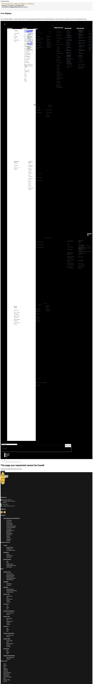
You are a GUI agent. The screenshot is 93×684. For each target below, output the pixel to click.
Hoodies (16, 165)
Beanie (80, 42)
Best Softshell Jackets (10, 578)
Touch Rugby (70, 58)
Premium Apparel (48, 237)
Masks (80, 37)
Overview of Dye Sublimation (71, 257)
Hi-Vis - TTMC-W (59, 56)
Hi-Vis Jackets (24, 52)
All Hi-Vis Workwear (59, 31)
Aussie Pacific (50, 106)
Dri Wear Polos (24, 80)
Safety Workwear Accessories (59, 86)
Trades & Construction (24, 31)
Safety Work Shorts (59, 78)
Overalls (8, 536)
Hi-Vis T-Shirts (58, 41)
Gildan (45, 303)
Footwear (8, 540)
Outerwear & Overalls (24, 71)
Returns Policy (6, 673)
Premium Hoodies (40, 247)
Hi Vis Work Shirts (24, 40)
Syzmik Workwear (38, 317)
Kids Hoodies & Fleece (17, 320)
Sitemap (5, 681)
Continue (3, 471)
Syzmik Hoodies (38, 314)
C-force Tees (39, 177)
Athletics (69, 50)
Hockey (69, 47)
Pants (7, 597)
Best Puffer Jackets (10, 575)
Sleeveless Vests (9, 579)
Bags (80, 48)
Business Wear (6, 594)
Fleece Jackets (9, 573)
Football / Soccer (69, 36)
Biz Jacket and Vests (39, 48)
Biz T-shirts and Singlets (39, 39)
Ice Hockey (69, 63)
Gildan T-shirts (48, 306)
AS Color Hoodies (49, 46)
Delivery (5, 665)
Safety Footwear (59, 82)
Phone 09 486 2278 (16, 5)
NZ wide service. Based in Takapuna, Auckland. (17, 3)
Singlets (8, 554)
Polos (7, 562)
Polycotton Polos (9, 592)
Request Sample (6, 679)
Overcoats (8, 601)
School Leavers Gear (28, 43)
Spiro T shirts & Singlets (41, 382)
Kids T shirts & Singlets (17, 313)
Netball (68, 42)
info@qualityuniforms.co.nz (17, 7)
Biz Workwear (39, 42)
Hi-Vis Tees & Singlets (10, 527)
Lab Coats (26, 50)
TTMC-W (24, 67)
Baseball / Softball (69, 55)
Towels (80, 50)
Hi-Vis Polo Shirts (59, 35)
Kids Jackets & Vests (17, 316)
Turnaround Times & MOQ (70, 267)
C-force (40, 173)
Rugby (68, 33)
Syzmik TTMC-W (38, 320)
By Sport (69, 30)
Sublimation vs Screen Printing (70, 264)
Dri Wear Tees (16, 37)
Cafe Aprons (8, 583)
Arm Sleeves (70, 246)
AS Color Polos (49, 40)
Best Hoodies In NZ (10, 612)
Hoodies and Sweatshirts (8, 610)
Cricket (68, 45)
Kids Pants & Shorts (17, 323)
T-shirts (16, 30)
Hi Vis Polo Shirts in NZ (11, 525)
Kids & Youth (15, 307)
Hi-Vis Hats (8, 521)
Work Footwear (81, 34)
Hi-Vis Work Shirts (10, 530)
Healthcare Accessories (26, 65)
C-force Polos (39, 180)
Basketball (69, 39)
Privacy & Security (7, 672)
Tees (7, 561)
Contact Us (5, 669)
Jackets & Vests (9, 564)
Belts (80, 55)
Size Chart (5, 671)
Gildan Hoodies (48, 310)
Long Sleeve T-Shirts (10, 550)
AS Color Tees (49, 37)
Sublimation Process (70, 253)
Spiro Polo (38, 385)
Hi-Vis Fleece (60, 53)
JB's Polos (38, 110)
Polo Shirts (5, 587)
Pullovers (8, 614)
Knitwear (8, 600)
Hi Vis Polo (24, 36)
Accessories (70, 241)
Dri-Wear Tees (24, 75)
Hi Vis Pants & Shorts (24, 63)
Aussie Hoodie (47, 115)
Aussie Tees (49, 110)
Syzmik (39, 304)
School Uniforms (7, 559)
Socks (68, 244)
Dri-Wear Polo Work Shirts (11, 590)
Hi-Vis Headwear (59, 72)
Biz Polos (38, 36)
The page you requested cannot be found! (12, 461)
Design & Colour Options (70, 260)
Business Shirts (9, 596)
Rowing (69, 61)
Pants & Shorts (9, 533)
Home (4, 663)
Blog (4, 678)
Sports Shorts (9, 566)
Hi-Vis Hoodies (58, 50)
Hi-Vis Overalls (58, 65)
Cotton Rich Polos (10, 589)
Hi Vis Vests (24, 49)
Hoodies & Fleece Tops (11, 565)
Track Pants (8, 557)
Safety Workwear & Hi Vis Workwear (11, 518)
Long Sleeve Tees (17, 40)
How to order (6, 675)
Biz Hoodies (38, 45)
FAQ (4, 666)
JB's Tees (38, 107)
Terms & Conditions (7, 676)
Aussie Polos (49, 112)
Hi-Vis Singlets (58, 59)
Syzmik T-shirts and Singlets (38, 310)
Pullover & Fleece (16, 168)
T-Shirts (5, 545)
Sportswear (6, 552)
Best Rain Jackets (10, 576)
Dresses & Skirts (9, 598)
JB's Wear (36, 104)
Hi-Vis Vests (59, 44)
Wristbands (70, 249)
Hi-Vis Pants (59, 62)
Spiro (39, 378)
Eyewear (81, 40)
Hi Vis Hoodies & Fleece (24, 57)
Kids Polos (16, 310)
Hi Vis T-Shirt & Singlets (24, 45)
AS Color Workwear (49, 43)
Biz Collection (40, 32)
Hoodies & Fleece (16, 162)
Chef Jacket (28, 36)
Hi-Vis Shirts (59, 38)
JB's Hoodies (39, 112)
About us (5, 668)
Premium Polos (39, 244)
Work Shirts (8, 531)
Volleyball (69, 52)
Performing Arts (69, 67)
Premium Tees (39, 242)
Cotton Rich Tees (16, 34)
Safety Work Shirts (59, 75)
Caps (80, 45)
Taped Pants (58, 69)
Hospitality (28, 31)
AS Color (50, 32)
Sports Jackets (9, 555)
